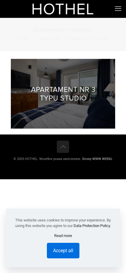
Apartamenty (48, 38)
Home (23, 38)
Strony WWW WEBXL (97, 159)
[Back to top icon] (63, 147)
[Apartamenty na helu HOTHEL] (63, 8)
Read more (63, 235)
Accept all (63, 250)
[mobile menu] (118, 9)
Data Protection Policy (92, 225)
